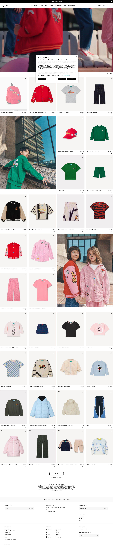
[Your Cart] (110, 5)
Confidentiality (7, 532)
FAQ (80, 520)
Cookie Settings (8, 534)
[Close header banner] (111, 1)
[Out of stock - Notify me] (25, 114)
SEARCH (99, 5)
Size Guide (81, 518)
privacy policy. (67, 75)
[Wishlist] (25, 79)
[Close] (76, 56)
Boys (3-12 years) (58, 490)
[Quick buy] (54, 114)
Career (6, 537)
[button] (19, 508)
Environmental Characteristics (10, 539)
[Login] (107, 5)
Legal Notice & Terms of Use (10, 530)
